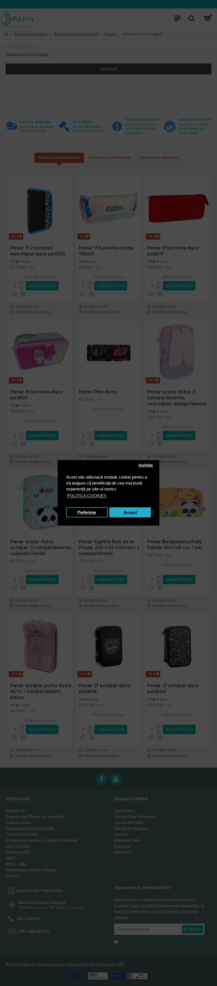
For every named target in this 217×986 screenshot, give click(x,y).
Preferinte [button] (86, 512)
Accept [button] (130, 512)
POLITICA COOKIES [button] (87, 496)
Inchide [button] (145, 465)
